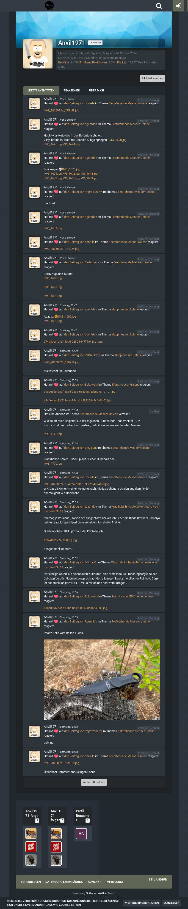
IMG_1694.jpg (71, 144)
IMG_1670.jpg (71, 169)
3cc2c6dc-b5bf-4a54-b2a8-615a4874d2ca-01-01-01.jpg (79, 391)
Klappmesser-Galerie (125, 309)
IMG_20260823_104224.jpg (61, 248)
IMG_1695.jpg (53, 144)
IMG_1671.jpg (53, 173)
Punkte (121, 62)
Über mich (96, 90)
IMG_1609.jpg (67, 316)
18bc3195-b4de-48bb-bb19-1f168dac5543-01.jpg (75, 608)
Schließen (171, 902)
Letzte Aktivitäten (41, 90)
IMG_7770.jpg (53, 463)
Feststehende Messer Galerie (128, 103)
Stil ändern (158, 879)
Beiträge (63, 62)
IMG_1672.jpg (71, 173)
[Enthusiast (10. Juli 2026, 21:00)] (81, 833)
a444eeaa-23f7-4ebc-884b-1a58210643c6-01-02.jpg (77, 400)
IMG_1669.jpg (88, 178)
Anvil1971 (51, 99)
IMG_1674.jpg (88, 173)
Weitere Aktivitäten (94, 782)
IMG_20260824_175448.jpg (61, 110)
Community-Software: (94, 893)
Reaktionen (72, 90)
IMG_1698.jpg (117, 140)
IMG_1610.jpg (53, 321)
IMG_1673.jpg (53, 178)
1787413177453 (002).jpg (60, 540)
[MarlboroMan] (30, 846)
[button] (159, 5)
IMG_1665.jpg (71, 178)
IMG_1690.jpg (53, 296)
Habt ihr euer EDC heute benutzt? (133, 596)
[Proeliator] (30, 860)
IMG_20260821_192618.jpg (61, 763)
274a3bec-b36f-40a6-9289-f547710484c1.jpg (73, 341)
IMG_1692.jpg (53, 287)
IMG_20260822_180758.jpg (61, 362)
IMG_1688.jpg (53, 278)
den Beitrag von (79, 103)
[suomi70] (30, 833)
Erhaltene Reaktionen (93, 62)
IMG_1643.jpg (53, 228)
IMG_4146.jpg (53, 434)
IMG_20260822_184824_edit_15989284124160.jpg (76, 484)
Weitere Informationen (142, 902)
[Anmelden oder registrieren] (178, 5)
